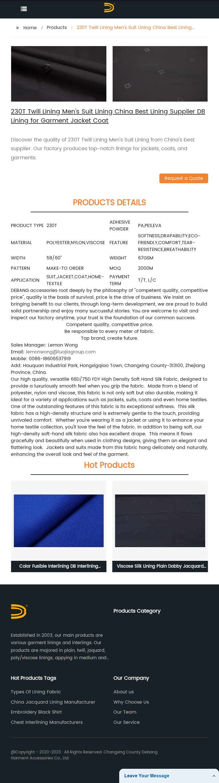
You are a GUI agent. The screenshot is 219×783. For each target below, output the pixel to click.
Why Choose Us (131, 702)
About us (123, 692)
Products (57, 27)
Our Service (126, 722)
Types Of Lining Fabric (36, 692)
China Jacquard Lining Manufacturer (53, 702)
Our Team (124, 712)
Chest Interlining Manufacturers (47, 722)
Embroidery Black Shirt (36, 712)
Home (30, 28)
